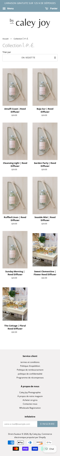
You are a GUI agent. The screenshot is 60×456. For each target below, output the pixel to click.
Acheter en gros (30, 400)
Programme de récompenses (30, 377)
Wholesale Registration (30, 407)
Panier (54, 8)
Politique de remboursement (30, 369)
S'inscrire (47, 423)
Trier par (6, 52)
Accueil (5, 39)
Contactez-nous (30, 403)
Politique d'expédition (30, 366)
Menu (10, 8)
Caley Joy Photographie (30, 392)
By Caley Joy (35, 434)
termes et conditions (30, 362)
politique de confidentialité (30, 373)
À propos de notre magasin (30, 396)
